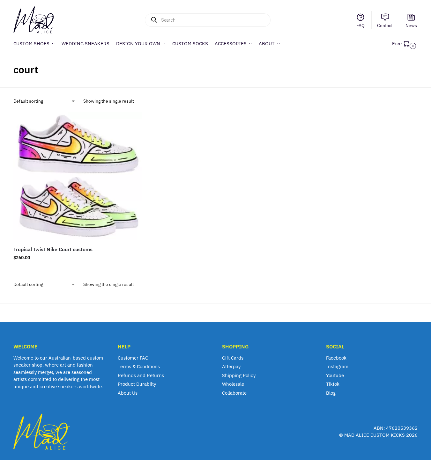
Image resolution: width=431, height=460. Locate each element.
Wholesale (233, 384)
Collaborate (234, 393)
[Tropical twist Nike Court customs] (77, 176)
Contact (385, 25)
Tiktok (332, 384)
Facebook (336, 358)
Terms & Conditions (139, 366)
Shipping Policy (239, 375)
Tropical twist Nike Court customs (53, 249)
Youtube (335, 375)
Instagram (337, 366)
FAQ (360, 25)
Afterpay (231, 366)
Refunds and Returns (141, 375)
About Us (127, 393)
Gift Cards (232, 358)
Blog (331, 393)
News (411, 25)
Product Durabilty (137, 384)
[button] (405, 43)
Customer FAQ (133, 358)
